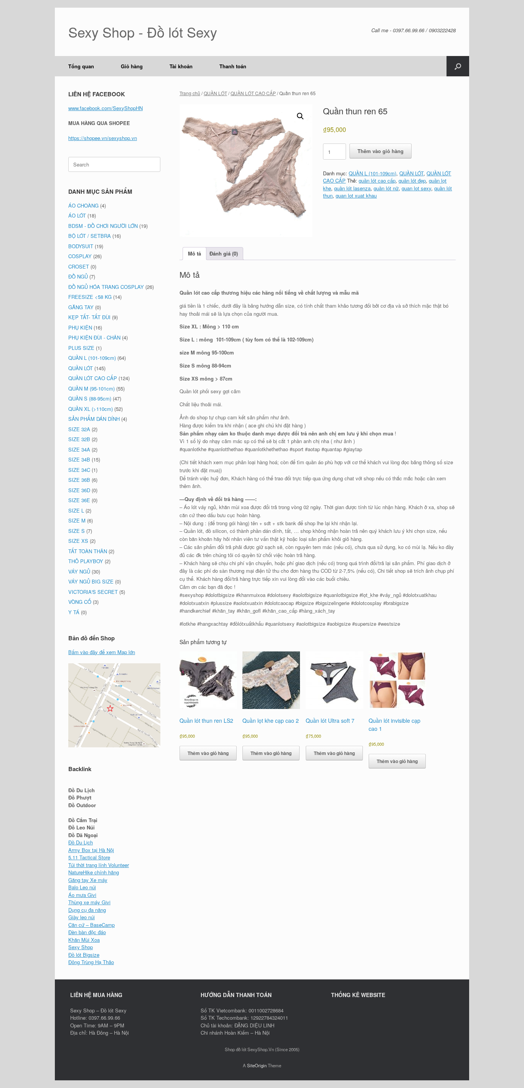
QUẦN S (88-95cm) (89, 398)
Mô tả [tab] (194, 253)
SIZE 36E (79, 500)
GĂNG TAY (81, 307)
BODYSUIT (80, 246)
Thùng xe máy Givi (89, 902)
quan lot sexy (416, 188)
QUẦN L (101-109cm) (372, 173)
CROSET (78, 266)
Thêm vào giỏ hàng (381, 151)
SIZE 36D (79, 490)
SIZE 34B (79, 459)
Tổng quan (81, 66)
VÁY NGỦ (79, 571)
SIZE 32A (79, 429)
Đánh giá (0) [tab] (223, 253)
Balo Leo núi (82, 887)
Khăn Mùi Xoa (84, 939)
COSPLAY (80, 256)
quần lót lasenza (352, 188)
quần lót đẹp (412, 180)
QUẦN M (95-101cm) (91, 388)
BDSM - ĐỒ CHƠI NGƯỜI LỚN (103, 225)
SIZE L (76, 510)
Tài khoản (181, 66)
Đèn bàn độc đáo (87, 932)
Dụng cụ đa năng (87, 909)
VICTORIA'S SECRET (93, 591)
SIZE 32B (79, 439)
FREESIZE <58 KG (90, 296)
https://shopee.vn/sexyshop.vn (102, 138)
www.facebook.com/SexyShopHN (105, 108)
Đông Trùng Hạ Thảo (91, 962)
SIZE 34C (79, 469)
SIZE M (77, 520)
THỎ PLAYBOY (85, 561)
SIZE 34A (79, 449)
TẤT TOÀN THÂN (87, 551)
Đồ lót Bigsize (83, 954)
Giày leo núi (81, 917)
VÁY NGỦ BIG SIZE (91, 581)
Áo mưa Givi (82, 894)
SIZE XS (78, 540)
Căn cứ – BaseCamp (91, 924)
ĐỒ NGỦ (78, 276)
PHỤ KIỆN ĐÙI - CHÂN (94, 337)
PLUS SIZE (81, 347)
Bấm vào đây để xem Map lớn (101, 652)
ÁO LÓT (77, 215)
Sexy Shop (80, 947)
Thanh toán (232, 66)
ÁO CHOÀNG (83, 205)
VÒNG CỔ (79, 601)
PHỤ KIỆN (80, 327)
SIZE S (76, 530)
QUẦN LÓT (215, 93)
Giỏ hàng (132, 66)
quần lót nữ (386, 188)
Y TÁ (73, 612)
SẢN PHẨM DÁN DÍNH (94, 418)
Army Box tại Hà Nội (91, 850)
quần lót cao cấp (377, 180)
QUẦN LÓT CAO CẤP (253, 93)
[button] (458, 66)
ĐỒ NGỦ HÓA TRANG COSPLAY (106, 286)
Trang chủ (190, 93)
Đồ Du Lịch (80, 842)
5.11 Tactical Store (89, 857)
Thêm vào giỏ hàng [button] (208, 753)
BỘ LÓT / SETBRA (89, 235)
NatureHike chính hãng (93, 872)
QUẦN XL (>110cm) (90, 408)
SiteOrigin (257, 1065)
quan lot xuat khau (356, 195)
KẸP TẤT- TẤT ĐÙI (89, 317)
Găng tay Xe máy (87, 880)
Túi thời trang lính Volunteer (98, 865)
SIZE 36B (79, 479)
